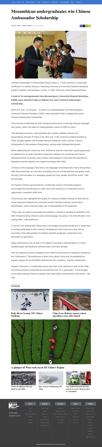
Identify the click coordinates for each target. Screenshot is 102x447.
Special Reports (75, 408)
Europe (45, 411)
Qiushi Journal (90, 437)
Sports (30, 420)
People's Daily (90, 408)
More (72, 2)
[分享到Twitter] (84, 26)
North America (45, 420)
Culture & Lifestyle (30, 2)
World (38, 2)
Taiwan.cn (90, 428)
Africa (45, 417)
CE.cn (90, 425)
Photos (76, 414)
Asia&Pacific (45, 408)
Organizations (45, 425)
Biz (23, 2)
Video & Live (45, 2)
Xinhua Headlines (64, 2)
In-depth (30, 422)
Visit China (60, 420)
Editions (79, 2)
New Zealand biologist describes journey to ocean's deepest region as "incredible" (78, 389)
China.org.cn (90, 411)
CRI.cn (90, 420)
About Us (76, 420)
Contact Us (76, 422)
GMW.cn (90, 431)
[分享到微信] (86, 26)
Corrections (76, 417)
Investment (60, 408)
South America (45, 422)
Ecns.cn (90, 434)
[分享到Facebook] (81, 26)
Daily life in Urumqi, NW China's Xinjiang (27, 314)
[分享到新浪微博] (89, 26)
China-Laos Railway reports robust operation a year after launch (69, 314)
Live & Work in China (60, 414)
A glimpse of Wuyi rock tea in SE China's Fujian (37, 367)
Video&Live (75, 411)
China (18, 2)
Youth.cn (90, 422)
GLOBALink (54, 2)
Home (13, 2)
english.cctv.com (90, 414)
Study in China (60, 417)
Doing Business (60, 411)
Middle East (44, 414)
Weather (60, 422)
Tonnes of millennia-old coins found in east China (21, 387)
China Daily (90, 417)
